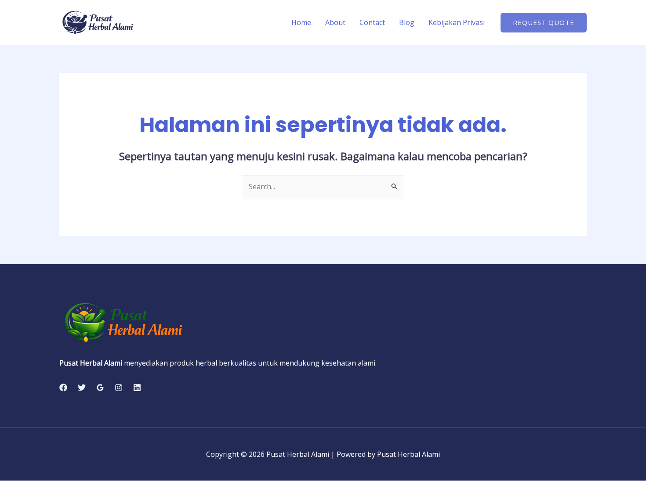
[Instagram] (119, 387)
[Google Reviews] (100, 387)
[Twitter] (82, 387)
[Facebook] (63, 387)
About (335, 22)
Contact (372, 22)
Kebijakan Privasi (456, 22)
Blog (406, 22)
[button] (544, 22)
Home (301, 22)
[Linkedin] (137, 387)
